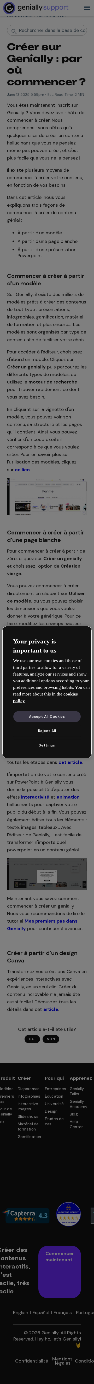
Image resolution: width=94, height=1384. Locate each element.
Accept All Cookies (47, 716)
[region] (47, 692)
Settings (47, 745)
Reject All (47, 730)
